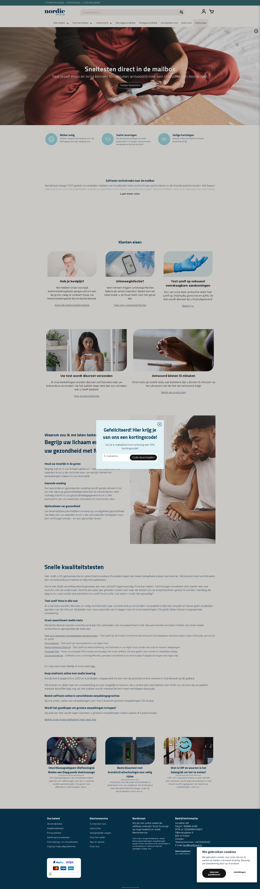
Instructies (95, 828)
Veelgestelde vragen (100, 833)
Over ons (94, 846)
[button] (159, 424)
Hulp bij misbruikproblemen (61, 846)
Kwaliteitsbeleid (55, 828)
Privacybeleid (54, 833)
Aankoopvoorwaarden (58, 837)
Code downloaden (143, 457)
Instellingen (240, 872)
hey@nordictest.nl (192, 845)
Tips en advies (97, 842)
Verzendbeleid (54, 824)
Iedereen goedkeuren (214, 873)
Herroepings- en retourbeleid (62, 842)
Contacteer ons (98, 824)
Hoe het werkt (97, 837)
